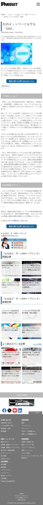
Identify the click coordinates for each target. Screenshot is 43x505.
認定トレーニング (27, 450)
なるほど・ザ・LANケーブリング (25, 14)
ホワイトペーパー (6, 453)
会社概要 (3, 464)
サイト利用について (21, 498)
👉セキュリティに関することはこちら (14, 220)
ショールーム (5, 473)
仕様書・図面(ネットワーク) (9, 444)
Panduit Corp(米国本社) (8, 481)
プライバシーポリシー (21, 496)
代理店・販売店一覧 (28, 442)
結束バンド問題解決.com (29, 434)
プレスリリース (5, 470)
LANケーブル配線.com (28, 431)
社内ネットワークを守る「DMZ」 (14, 17)
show (6, 86)
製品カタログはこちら (10, 236)
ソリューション (26, 425)
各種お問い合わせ (6, 423)
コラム (10, 14)
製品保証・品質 (5, 428)
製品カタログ (5, 442)
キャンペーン (26, 428)
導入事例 (3, 456)
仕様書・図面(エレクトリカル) (10, 447)
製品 (23, 423)
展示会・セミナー (6, 475)
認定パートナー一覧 (28, 444)
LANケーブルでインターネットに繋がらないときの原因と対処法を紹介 (11, 354)
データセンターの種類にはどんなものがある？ (31, 372)
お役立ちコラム (5, 459)
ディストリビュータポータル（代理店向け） (32, 457)
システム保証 (26, 453)
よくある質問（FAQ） (7, 425)
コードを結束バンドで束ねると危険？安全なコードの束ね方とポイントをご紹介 (10, 373)
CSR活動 (3, 478)
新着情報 (3, 467)
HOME (3, 14)
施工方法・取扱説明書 (7, 450)
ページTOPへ (35, 413)
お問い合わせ (21, 500)
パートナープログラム (28, 447)
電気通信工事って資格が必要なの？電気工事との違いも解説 (31, 355)
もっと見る (37, 344)
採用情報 (3, 431)
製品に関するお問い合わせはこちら (21, 81)
